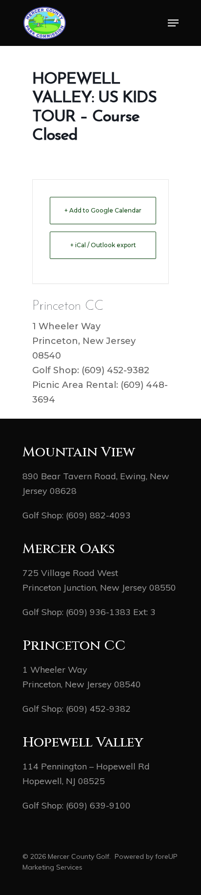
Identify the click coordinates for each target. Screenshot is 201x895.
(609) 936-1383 (98, 612)
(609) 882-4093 (98, 515)
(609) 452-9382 (98, 708)
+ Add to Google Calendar (102, 210)
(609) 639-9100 (98, 805)
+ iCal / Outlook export (103, 245)
